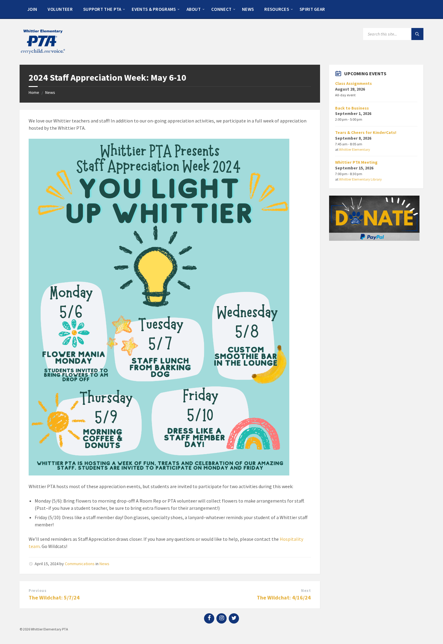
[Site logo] (42, 53)
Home (34, 92)
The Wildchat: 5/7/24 (54, 597)
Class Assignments (353, 83)
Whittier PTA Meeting (356, 162)
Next (306, 590)
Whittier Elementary (354, 149)
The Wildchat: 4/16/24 (284, 597)
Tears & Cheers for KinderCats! (365, 132)
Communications (80, 563)
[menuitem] (32, 9)
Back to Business (352, 108)
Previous (37, 590)
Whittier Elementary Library (360, 179)
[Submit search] (417, 34)
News (50, 92)
